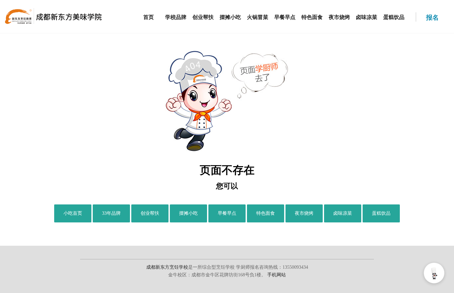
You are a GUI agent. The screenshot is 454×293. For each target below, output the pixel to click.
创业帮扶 (203, 17)
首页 (148, 17)
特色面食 (312, 17)
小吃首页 (72, 213)
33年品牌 (111, 213)
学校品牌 (175, 17)
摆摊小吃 (230, 17)
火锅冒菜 (257, 17)
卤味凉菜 (366, 17)
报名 (432, 17)
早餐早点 (284, 17)
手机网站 (276, 274)
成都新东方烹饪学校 (167, 267)
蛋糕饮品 (393, 17)
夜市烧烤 (339, 17)
